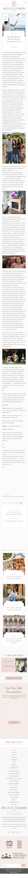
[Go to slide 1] (11, 674)
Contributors (14, 767)
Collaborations (14, 776)
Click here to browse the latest (14, 744)
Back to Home (14, 787)
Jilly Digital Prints (14, 771)
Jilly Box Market (14, 781)
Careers (14, 804)
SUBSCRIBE (14, 722)
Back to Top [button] (13, 872)
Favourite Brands (14, 783)
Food (14, 762)
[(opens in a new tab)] (14, 665)
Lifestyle (14, 752)
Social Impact (14, 797)
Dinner (14, 574)
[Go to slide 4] (16, 674)
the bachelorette (19, 496)
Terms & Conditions (17, 871)
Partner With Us (14, 802)
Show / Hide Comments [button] (14, 503)
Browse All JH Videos (14, 678)
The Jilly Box (14, 605)
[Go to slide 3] (14, 674)
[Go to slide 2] (13, 674)
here (18, 458)
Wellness (14, 757)
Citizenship (14, 759)
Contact (14, 799)
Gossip (14, 33)
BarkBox (15, 170)
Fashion (14, 764)
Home (14, 754)
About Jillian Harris (14, 792)
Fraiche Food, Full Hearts (14, 778)
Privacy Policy (9, 871)
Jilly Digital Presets (14, 773)
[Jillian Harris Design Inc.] (14, 9)
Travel (14, 636)
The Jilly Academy (14, 795)
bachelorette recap (8, 496)
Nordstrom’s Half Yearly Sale (14, 454)
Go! (24, 865)
